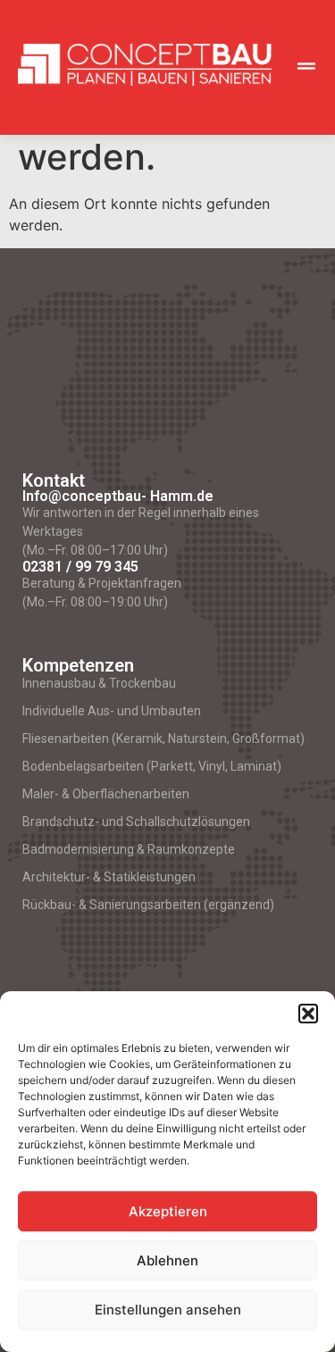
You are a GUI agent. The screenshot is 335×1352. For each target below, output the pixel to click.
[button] (308, 1013)
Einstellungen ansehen (168, 1309)
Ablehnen (167, 1260)
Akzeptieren (168, 1211)
